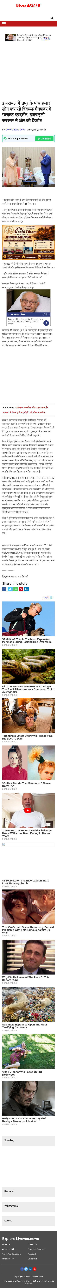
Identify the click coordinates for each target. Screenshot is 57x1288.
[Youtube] (34, 1269)
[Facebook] (22, 1269)
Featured (9, 1191)
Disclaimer (32, 1259)
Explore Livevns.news (20, 1239)
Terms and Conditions (11, 1254)
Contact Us (32, 1244)
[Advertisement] (28, 69)
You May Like (11, 1205)
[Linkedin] (30, 1269)
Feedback (32, 1254)
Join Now (45, 138)
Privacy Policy (7, 1259)
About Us (6, 1244)
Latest (8, 1220)
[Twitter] (26, 1269)
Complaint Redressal (36, 1249)
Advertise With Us (9, 1249)
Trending (9, 1140)
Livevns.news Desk (15, 129)
